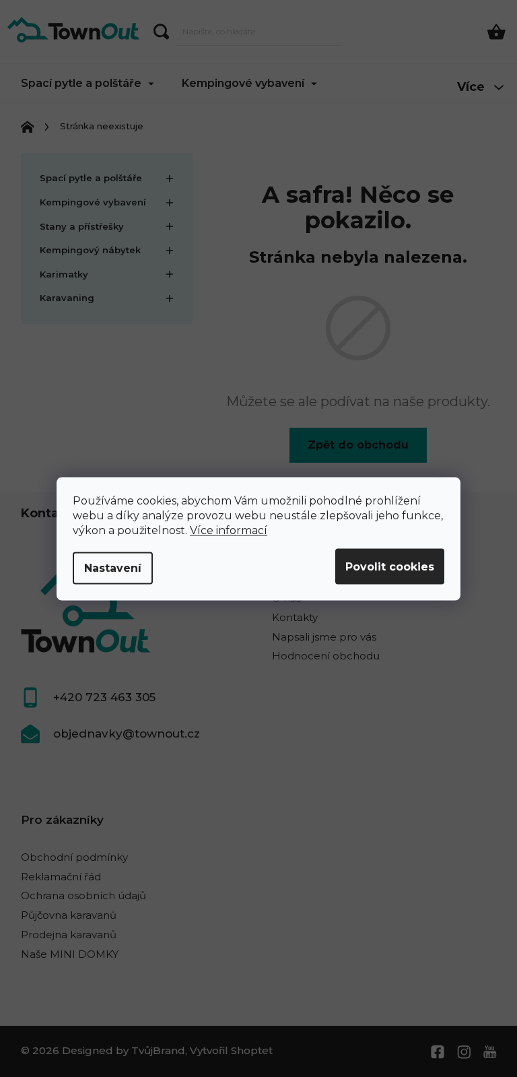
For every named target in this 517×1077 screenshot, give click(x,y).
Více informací (228, 529)
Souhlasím (389, 566)
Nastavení (112, 567)
